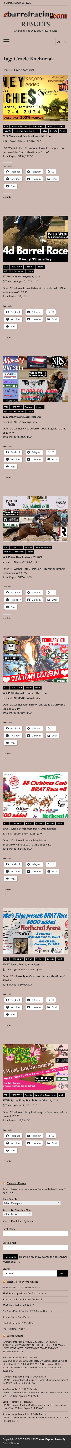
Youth (63, 131)
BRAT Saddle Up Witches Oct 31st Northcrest (25, 1293)
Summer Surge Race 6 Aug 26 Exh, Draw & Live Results (30, 1341)
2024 (6, 126)
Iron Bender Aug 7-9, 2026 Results (20, 1389)
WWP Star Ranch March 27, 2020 (22, 557)
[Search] (65, 42)
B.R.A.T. (29, 823)
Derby (50, 126)
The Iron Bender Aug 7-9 (15, 1328)
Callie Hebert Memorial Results (18, 1401)
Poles (44, 131)
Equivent (60, 126)
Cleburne (29, 267)
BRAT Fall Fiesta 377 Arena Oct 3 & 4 (21, 1287)
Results (53, 131)
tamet (8, 281)
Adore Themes (11, 1443)
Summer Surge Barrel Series (16, 1317)
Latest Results (15, 1335)
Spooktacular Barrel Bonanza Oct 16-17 (22, 1299)
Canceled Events (16, 1183)
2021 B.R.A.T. (17, 823)
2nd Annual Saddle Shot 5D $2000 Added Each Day (28, 1311)
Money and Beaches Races (26, 131)
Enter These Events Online (22, 1281)
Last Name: (9, 1242)
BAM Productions (19, 126)
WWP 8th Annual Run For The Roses (25, 693)
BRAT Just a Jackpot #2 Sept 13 (18, 1305)
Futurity (7, 131)
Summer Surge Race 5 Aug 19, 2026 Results (24, 1376)
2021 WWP (17, 1095)
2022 (6, 267)
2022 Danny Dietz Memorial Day (22, 416)
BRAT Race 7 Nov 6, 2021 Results (23, 964)
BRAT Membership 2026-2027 (18, 1323)
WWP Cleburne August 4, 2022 (21, 276)
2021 (6, 823)
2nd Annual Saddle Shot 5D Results (20, 1357)
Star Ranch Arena (43, 547)
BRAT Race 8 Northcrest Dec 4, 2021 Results (29, 828)
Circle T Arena (37, 126)
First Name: (9, 1228)
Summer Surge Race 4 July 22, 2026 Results (24, 1414)
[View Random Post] (58, 42)
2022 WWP (17, 267)
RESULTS (35, 23)
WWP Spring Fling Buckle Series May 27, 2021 (30, 1100)
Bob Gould (10, 141)
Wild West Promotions (14, 271)
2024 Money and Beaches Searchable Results (28, 136)
